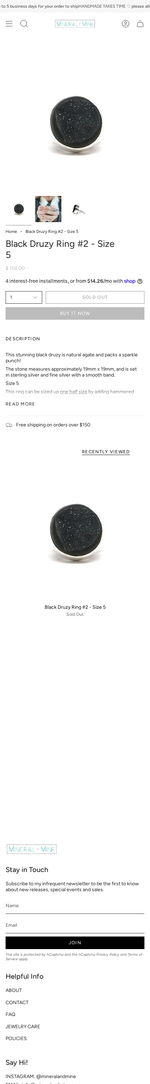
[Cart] (140, 24)
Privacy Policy (107, 954)
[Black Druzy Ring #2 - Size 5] (75, 531)
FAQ (10, 1014)
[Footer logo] (32, 849)
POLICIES (16, 1038)
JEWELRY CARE (23, 1027)
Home (11, 231)
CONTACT (17, 1003)
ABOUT (14, 990)
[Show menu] (9, 24)
